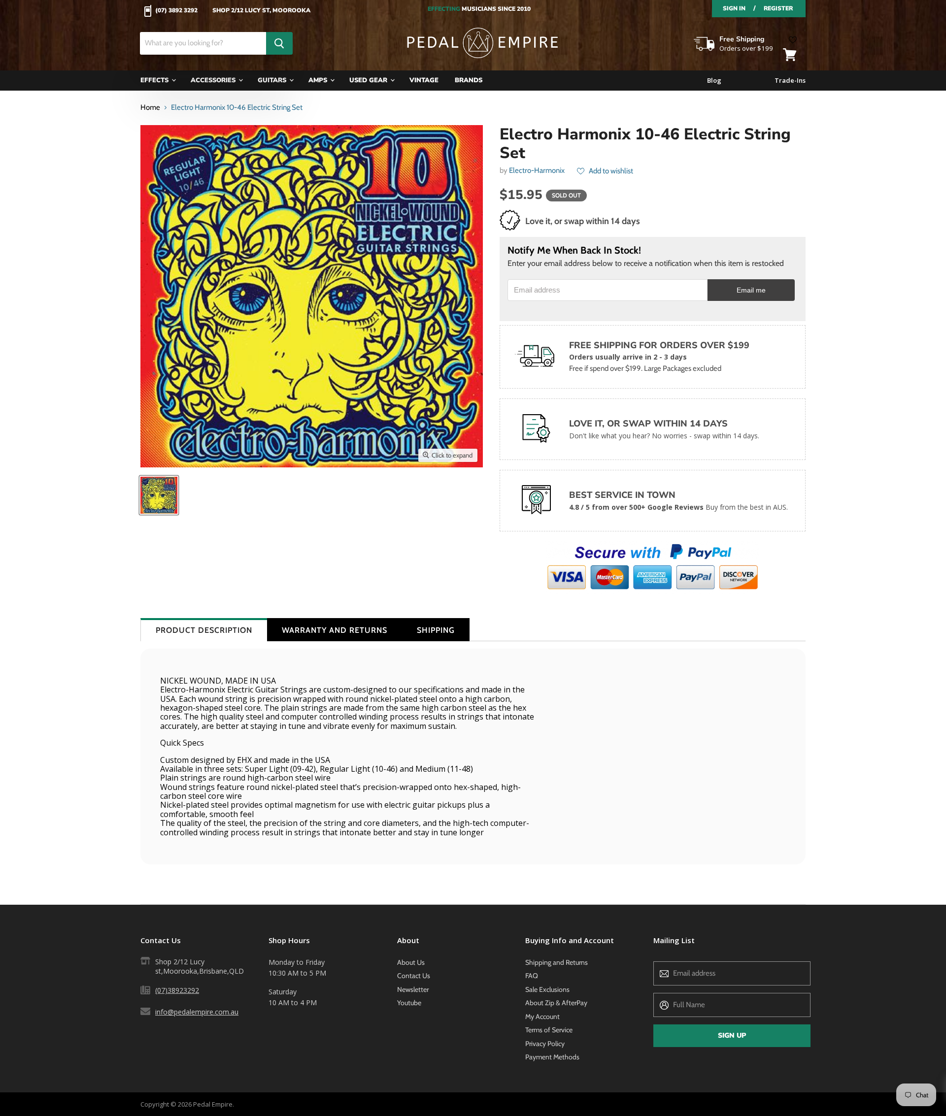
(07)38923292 (177, 990)
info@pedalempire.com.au (196, 1012)
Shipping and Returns (556, 962)
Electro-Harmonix (537, 170)
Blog (714, 80)
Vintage (424, 80)
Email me (751, 290)
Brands (468, 80)
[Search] (279, 43)
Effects (155, 80)
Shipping (436, 630)
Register (778, 8)
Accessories (214, 80)
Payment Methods (552, 1056)
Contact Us (413, 975)
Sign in (734, 8)
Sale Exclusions (547, 989)
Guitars (273, 80)
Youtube (409, 1002)
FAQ (531, 975)
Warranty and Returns (334, 630)
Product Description (204, 630)
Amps (318, 80)
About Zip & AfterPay (556, 1002)
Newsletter (413, 989)
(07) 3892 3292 (176, 10)
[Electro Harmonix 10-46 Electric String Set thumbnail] (158, 495)
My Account (542, 1016)
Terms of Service (549, 1029)
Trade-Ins (790, 80)
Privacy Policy (545, 1043)
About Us (411, 962)
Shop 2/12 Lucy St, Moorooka (261, 10)
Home (150, 107)
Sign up (732, 1035)
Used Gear (369, 80)
